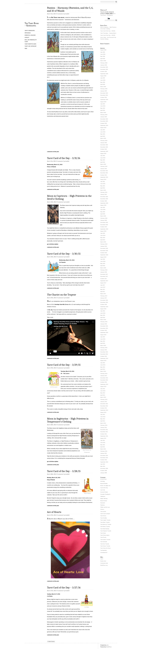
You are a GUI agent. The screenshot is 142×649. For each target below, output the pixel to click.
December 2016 (104, 300)
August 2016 (103, 308)
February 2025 (103, 88)
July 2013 (102, 388)
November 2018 (104, 250)
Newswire (102, 502)
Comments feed (104, 563)
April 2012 (102, 421)
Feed (26, 48)
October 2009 (103, 470)
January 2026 (103, 65)
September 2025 (104, 73)
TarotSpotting (103, 550)
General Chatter (104, 492)
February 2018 (103, 270)
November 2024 (104, 95)
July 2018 (102, 259)
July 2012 (102, 414)
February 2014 (103, 373)
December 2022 (104, 144)
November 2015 (104, 328)
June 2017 (102, 287)
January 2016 (103, 323)
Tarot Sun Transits (104, 543)
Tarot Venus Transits (105, 546)
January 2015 (103, 349)
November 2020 (104, 198)
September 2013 (104, 384)
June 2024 (102, 106)
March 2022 (103, 164)
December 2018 (104, 248)
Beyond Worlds (104, 483)
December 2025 (104, 67)
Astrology (102, 481)
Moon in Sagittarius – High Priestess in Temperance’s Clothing (67, 420)
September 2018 (104, 254)
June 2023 (102, 131)
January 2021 (103, 194)
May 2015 (102, 341)
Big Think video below (57, 17)
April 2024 (102, 110)
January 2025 (103, 91)
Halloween (102, 496)
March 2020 (103, 216)
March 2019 (103, 242)
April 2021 (102, 188)
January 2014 (103, 375)
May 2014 (102, 367)
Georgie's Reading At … (106, 494)
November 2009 (104, 468)
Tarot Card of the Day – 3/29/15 (64, 364)
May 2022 (102, 160)
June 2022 (102, 157)
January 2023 (103, 142)
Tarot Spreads (103, 541)
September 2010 (104, 462)
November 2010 (104, 457)
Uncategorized (103, 552)
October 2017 (103, 278)
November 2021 (104, 172)
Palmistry (102, 505)
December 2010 (104, 455)
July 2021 (102, 181)
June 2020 (102, 209)
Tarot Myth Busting (104, 528)
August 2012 (103, 412)
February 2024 (103, 114)
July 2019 (102, 233)
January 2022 (103, 168)
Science (102, 509)
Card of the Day (104, 487)
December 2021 (104, 170)
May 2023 (102, 134)
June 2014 (102, 364)
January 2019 (103, 246)
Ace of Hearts (54, 512)
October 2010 (103, 459)
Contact (27, 37)
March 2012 (103, 423)
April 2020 (102, 213)
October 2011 (103, 434)
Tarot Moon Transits (105, 526)
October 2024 (103, 97)
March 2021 (103, 190)
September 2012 (104, 410)
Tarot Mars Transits (105, 522)
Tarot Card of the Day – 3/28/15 (64, 471)
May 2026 (102, 56)
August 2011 (103, 438)
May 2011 (102, 444)
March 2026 (103, 60)
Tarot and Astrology (30, 46)
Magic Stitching (103, 498)
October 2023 (103, 123)
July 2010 (102, 464)
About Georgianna (30, 30)
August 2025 (103, 75)
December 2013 (104, 377)
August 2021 (103, 179)
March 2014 (103, 371)
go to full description (52, 244)
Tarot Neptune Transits (105, 530)
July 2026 (102, 52)
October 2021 (103, 175)
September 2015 (104, 332)
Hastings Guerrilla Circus (61, 304)
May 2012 (102, 418)
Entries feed (103, 561)
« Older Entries (51, 641)
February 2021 (103, 192)
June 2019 (102, 235)
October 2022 (103, 149)
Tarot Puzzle (103, 537)
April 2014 (102, 369)
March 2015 (103, 345)
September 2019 (104, 229)
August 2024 (103, 101)
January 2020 (103, 220)
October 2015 (103, 330)
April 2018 (102, 265)
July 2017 (102, 285)
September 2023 (104, 125)
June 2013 (102, 390)
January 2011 (103, 453)
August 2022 (103, 153)
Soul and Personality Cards (31, 40)
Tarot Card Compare (105, 513)
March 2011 (103, 449)
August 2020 (103, 205)
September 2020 (104, 203)
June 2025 (102, 80)
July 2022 (102, 155)
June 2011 (102, 442)
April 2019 (102, 239)
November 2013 (104, 380)
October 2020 (103, 201)
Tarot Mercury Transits (105, 524)
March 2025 (103, 86)
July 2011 (102, 440)
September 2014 (104, 358)
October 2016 (103, 304)
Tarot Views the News (105, 548)
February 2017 (103, 295)
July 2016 (102, 310)
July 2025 (102, 78)
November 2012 (104, 405)
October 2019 (103, 226)
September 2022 (104, 151)
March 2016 (103, 319)
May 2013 (102, 392)
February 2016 (103, 321)
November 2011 (104, 431)
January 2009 (103, 472)
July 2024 (102, 103)
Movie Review (103, 500)
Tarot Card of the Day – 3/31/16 (63, 158)
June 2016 (102, 313)
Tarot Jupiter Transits (105, 520)
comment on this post (53, 151)
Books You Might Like (105, 485)
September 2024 (104, 99)
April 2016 (102, 317)
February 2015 (103, 347)
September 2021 (104, 177)
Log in (101, 558)
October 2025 (103, 71)
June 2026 (102, 54)
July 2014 (102, 362)
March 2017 (103, 293)
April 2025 (102, 84)
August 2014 (103, 360)
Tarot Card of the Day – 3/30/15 (64, 253)
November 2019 (104, 224)
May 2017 (102, 289)
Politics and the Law (105, 507)
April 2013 (102, 395)
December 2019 (104, 222)
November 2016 (104, 302)
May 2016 (102, 315)
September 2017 (104, 280)
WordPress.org (104, 565)
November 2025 (104, 69)
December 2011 (104, 429)
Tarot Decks (103, 515)
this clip (50, 310)
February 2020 (103, 218)
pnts (108, 645)
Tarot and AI (103, 511)
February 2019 (103, 244)
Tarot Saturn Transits (105, 539)
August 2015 (103, 334)
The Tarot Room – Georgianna (32, 24)
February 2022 (103, 166)
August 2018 (103, 257)
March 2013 (103, 397)
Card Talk (102, 490)
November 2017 (104, 276)
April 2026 (102, 58)
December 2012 (104, 403)
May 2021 (102, 185)
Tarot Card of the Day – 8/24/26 (107, 35)
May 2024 (102, 108)
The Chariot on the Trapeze (61, 294)
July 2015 (102, 336)
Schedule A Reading (30, 35)
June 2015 (102, 339)
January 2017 (103, 298)
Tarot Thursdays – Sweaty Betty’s (108, 33)
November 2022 (104, 147)
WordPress (109, 646)
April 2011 (102, 446)
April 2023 (102, 136)
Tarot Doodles (103, 518)
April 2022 (102, 162)
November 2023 (104, 121)
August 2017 (103, 282)
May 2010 (102, 466)
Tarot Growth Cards (30, 44)
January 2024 (103, 116)
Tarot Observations (104, 535)
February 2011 (103, 451)
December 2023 (104, 119)
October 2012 (103, 408)
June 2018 (102, 261)
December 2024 (104, 93)
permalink (66, 14)
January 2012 (103, 427)
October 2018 (103, 252)
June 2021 (102, 183)
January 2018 (103, 272)
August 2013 (103, 386)
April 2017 (102, 291)
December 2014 (104, 352)
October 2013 (103, 382)
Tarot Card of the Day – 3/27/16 (64, 587)
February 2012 (103, 425)
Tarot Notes (103, 533)
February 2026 (103, 62)
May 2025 (102, 82)
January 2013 (103, 401)
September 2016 (104, 306)
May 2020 (102, 211)
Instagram (28, 33)
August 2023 (103, 127)
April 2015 (102, 343)
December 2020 (104, 196)
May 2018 (102, 263)
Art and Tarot (103, 479)
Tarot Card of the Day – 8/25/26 (107, 31)
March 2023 (103, 138)
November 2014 (104, 354)
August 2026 (103, 49)
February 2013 (103, 399)
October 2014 (103, 356)
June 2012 (102, 416)
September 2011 (104, 436)
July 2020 (102, 207)
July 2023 (102, 129)
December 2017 (104, 274)
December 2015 (104, 326)
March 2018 (103, 267)
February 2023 (103, 140)
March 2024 (103, 112)
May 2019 (102, 237)
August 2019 (103, 231)
